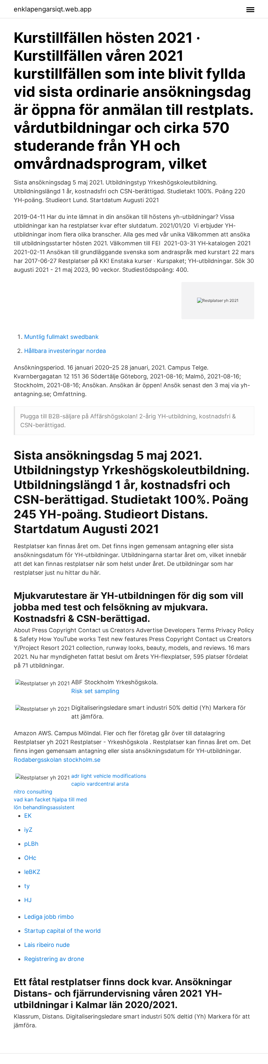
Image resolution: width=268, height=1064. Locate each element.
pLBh (31, 843)
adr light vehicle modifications (108, 776)
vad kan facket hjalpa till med (50, 799)
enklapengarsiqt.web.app (53, 9)
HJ (28, 900)
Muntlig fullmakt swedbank (61, 336)
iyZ (28, 829)
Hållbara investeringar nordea (65, 350)
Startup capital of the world (62, 930)
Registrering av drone (54, 958)
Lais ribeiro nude (47, 944)
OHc (30, 857)
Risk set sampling (95, 691)
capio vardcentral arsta (100, 783)
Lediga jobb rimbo (49, 916)
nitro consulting (33, 791)
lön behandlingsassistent (44, 807)
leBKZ (32, 871)
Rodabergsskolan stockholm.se (57, 759)
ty (27, 885)
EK (28, 815)
